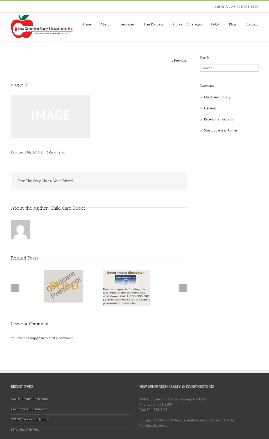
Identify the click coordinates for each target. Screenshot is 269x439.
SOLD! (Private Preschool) (29, 399)
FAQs (215, 24)
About (105, 24)
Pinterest (164, 181)
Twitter (104, 181)
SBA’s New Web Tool (25, 429)
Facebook (93, 181)
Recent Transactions (219, 119)
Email (176, 181)
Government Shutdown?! (29, 409)
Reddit (127, 181)
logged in (37, 338)
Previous (180, 60)
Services (127, 24)
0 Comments (55, 152)
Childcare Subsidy (217, 97)
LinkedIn (115, 180)
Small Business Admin (220, 130)
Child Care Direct (68, 208)
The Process (154, 24)
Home (86, 24)
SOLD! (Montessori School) (30, 419)
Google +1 (151, 181)
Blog (232, 24)
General (210, 108)
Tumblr (139, 181)
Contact (252, 24)
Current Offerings (187, 24)
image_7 (19, 84)
